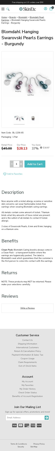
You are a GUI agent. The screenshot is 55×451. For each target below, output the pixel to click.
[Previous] (7, 82)
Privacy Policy (39, 444)
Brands (12, 17)
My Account (27, 381)
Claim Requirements (27, 362)
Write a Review (27, 308)
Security (21, 447)
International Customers (27, 347)
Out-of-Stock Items (27, 366)
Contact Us (27, 340)
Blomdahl (22, 17)
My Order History (27, 388)
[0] (51, 8)
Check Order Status (27, 392)
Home (4, 17)
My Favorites (27, 385)
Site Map (33, 447)
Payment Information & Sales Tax (27, 354)
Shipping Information (27, 343)
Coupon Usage (27, 358)
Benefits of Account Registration (27, 396)
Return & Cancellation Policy (27, 351)
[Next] (48, 82)
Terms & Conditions (19, 444)
